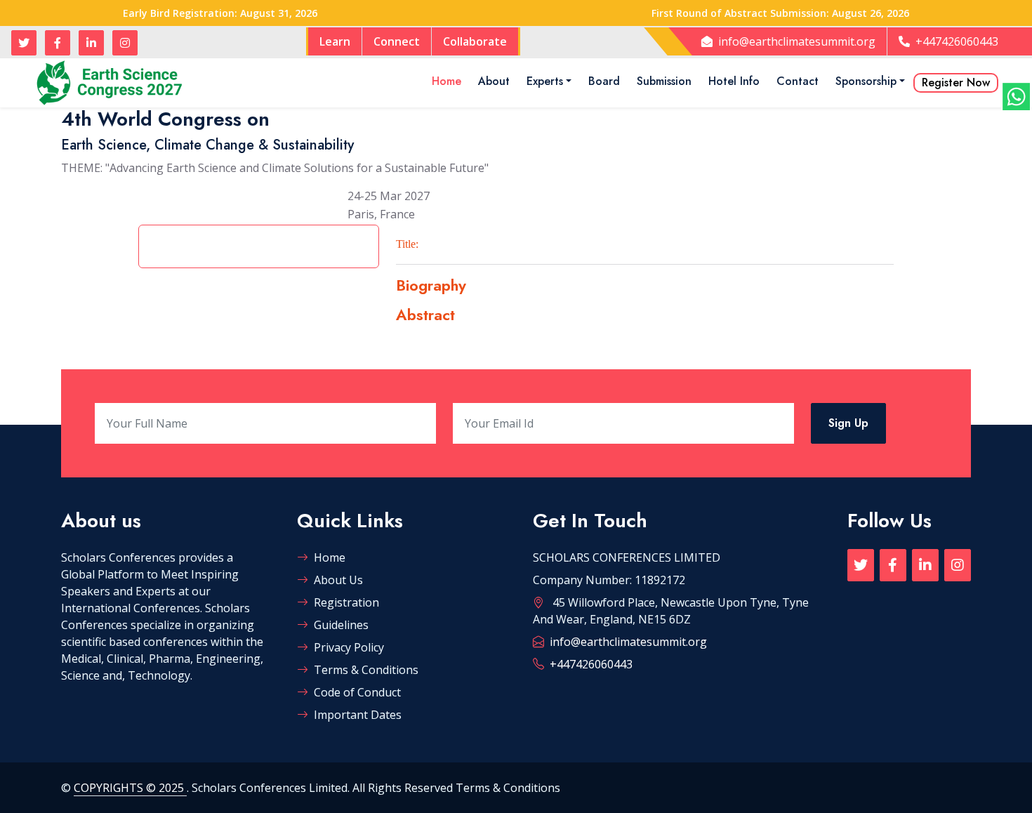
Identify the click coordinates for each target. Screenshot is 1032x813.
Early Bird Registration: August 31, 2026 (220, 13)
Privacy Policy (349, 647)
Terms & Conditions (366, 670)
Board (604, 81)
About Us (338, 580)
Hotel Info (734, 81)
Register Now (956, 82)
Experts (545, 81)
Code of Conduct (357, 692)
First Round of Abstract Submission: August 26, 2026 (780, 13)
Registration (346, 602)
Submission (664, 81)
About (494, 81)
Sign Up (848, 423)
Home (446, 81)
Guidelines (341, 625)
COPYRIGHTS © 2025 (130, 787)
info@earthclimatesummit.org (796, 41)
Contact (797, 81)
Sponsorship (866, 81)
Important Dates (358, 714)
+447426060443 (956, 41)
